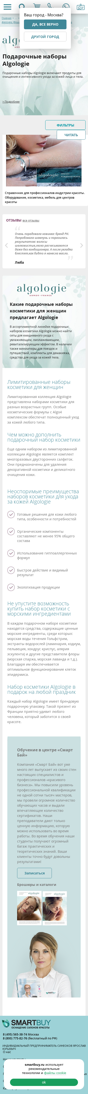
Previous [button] (6, 245)
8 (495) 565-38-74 (15, 1034)
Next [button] (81, 245)
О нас (7, 1052)
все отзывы (30, 220)
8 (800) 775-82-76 (15, 1038)
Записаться (34, 873)
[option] (44, 245)
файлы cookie (55, 1073)
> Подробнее (11, 101)
